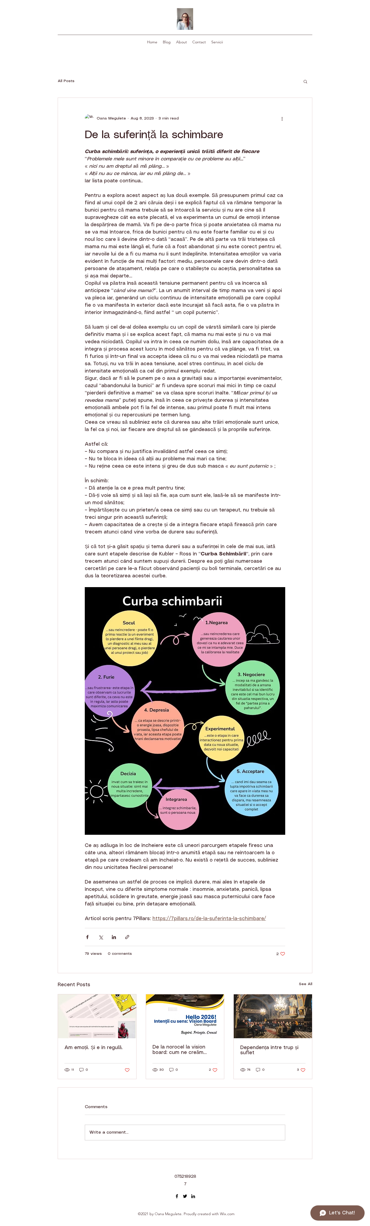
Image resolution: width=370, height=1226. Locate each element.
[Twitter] (185, 1196)
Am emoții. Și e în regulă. (93, 1047)
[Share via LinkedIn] (113, 937)
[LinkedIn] (193, 1196)
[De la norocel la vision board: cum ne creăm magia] (185, 1016)
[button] (305, 81)
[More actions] (282, 118)
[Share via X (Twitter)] (100, 937)
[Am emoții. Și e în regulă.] (97, 1016)
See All (305, 984)
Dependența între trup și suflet (269, 1050)
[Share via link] (127, 937)
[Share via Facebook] (87, 937)
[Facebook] (177, 1196)
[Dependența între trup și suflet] (273, 1016)
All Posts (66, 81)
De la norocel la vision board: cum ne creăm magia (178, 1050)
